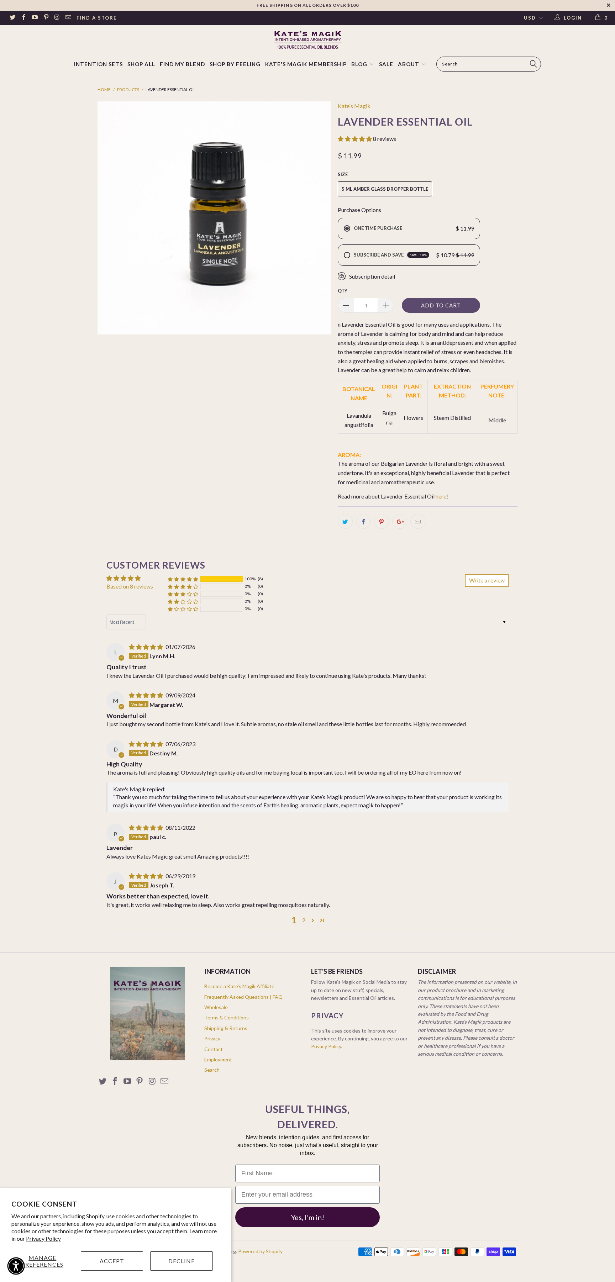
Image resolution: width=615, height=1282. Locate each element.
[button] (355, 138)
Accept (112, 1260)
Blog (360, 64)
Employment (218, 1059)
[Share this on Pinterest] (381, 521)
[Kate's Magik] (307, 39)
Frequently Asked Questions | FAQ (243, 997)
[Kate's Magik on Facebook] (23, 18)
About (408, 64)
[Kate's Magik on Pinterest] (45, 18)
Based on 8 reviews (129, 586)
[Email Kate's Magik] (68, 18)
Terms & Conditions (226, 1017)
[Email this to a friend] (417, 521)
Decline (181, 1260)
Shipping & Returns (225, 1028)
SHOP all (141, 64)
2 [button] (303, 920)
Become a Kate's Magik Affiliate (239, 986)
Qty (342, 291)
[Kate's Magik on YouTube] (34, 18)
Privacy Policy (43, 1238)
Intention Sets (98, 64)
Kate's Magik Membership (306, 64)
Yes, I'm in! (307, 1217)
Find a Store (97, 18)
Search (212, 1070)
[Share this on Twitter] (345, 521)
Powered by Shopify (260, 1251)
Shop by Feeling (235, 64)
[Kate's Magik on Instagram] (57, 18)
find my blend (182, 64)
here (441, 496)
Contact (213, 1049)
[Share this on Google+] (399, 521)
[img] (146, 646)
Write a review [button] (487, 580)
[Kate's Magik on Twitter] (12, 18)
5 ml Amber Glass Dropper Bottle (385, 189)
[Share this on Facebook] (363, 521)
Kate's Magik (354, 105)
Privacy (212, 1038)
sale (386, 64)
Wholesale (216, 1007)
